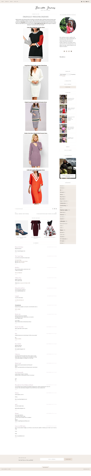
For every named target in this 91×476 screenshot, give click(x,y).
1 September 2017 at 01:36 (51, 326)
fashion (61, 207)
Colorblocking (63, 205)
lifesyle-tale (18, 314)
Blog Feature (63, 196)
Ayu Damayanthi (19, 372)
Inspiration (62, 218)
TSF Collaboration (64, 238)
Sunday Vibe (62, 234)
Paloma (17, 393)
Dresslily (23, 22)
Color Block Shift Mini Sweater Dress (36, 27)
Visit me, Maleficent (18, 272)
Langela (17, 296)
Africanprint (62, 192)
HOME (2, 1)
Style (62, 230)
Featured (62, 214)
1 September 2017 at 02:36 (51, 333)
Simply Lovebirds (18, 338)
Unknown (17, 354)
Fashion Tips (63, 212)
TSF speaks (62, 240)
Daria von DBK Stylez (20, 426)
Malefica (17, 267)
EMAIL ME (16, 1)
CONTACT (7, 1)
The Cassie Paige (19, 256)
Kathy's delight (17, 309)
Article (62, 194)
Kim (16, 333)
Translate (63, 75)
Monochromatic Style (64, 223)
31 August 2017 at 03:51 (52, 277)
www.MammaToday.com (19, 300)
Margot (17, 413)
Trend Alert (62, 236)
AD (61, 190)
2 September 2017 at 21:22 (51, 372)
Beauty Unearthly (19, 326)
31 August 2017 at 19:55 (52, 314)
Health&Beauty (62, 216)
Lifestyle (63, 221)
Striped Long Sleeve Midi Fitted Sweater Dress (36, 102)
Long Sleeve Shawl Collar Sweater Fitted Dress (36, 65)
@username (45, 467)
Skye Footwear (21, 262)
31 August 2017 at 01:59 (52, 267)
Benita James (46, 7)
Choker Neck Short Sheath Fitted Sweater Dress (35, 133)
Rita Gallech (18, 344)
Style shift (62, 232)
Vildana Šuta (18, 278)
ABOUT (11, 1)
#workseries (62, 187)
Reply (16, 252)
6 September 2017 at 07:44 (51, 404)
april (16, 404)
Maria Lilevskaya (19, 247)
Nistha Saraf (18, 363)
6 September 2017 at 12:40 (51, 413)
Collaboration (63, 203)
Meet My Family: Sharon (23, 261)
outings (61, 225)
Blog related (62, 198)
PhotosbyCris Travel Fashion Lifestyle (24, 385)
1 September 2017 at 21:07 (51, 363)
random (61, 227)
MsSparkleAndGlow (20, 288)
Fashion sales (19, 208)
